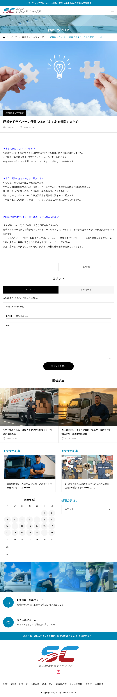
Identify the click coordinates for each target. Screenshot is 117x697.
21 (37, 532)
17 (7, 532)
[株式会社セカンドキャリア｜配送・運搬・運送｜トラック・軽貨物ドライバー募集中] (22, 10)
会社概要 (99, 684)
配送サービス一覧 (19, 684)
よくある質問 (76, 684)
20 (29, 532)
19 (22, 532)
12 (22, 526)
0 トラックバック (86, 290)
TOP (5, 684)
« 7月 (6, 555)
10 (7, 526)
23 (52, 532)
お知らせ (35, 684)
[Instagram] (58, 672)
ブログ (88, 684)
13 (29, 526)
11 (15, 526)
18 (15, 532)
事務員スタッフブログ (14, 113)
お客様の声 (61, 684)
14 (37, 526)
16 (52, 526)
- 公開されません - (17, 316)
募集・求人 (47, 684)
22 (44, 532)
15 (44, 526)
